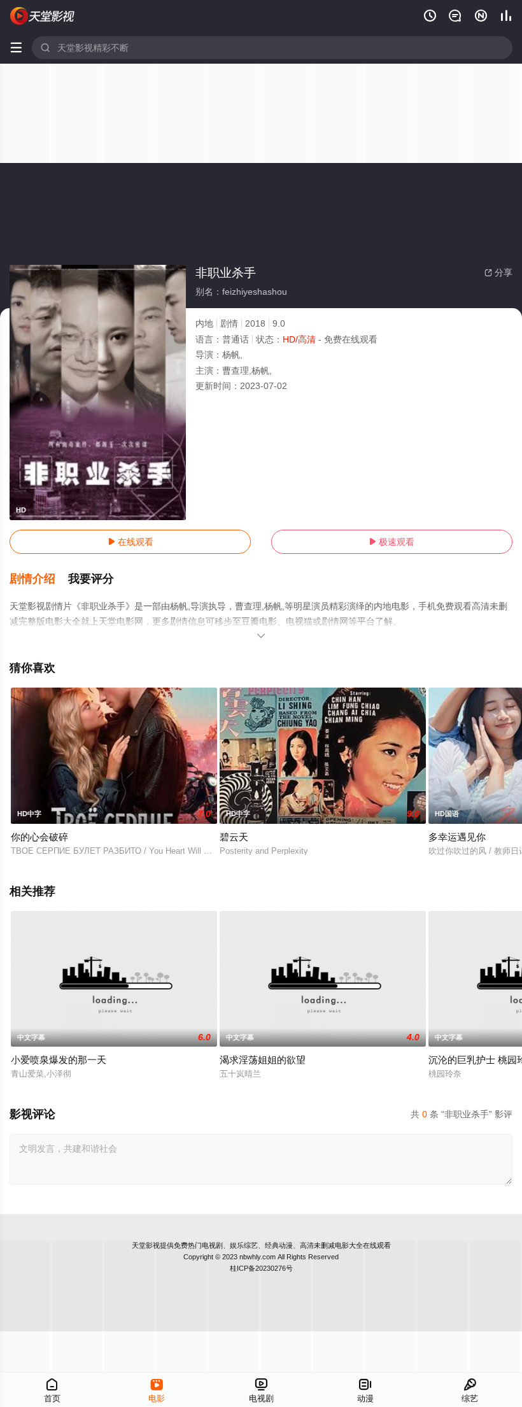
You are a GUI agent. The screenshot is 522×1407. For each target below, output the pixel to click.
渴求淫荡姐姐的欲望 (263, 1059)
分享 (498, 272)
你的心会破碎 (39, 836)
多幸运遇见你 (457, 836)
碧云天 (234, 836)
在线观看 (130, 542)
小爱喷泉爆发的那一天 (58, 1059)
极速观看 (391, 542)
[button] (39, 579)
